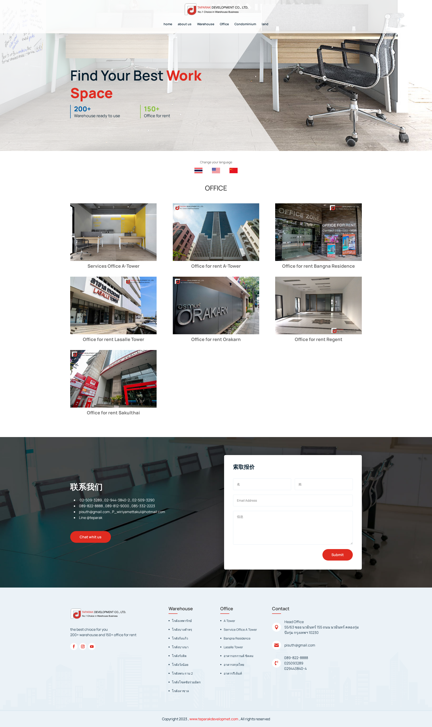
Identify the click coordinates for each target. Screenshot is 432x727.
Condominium (245, 24)
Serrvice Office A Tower (240, 629)
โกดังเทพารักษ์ (182, 621)
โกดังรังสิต (179, 656)
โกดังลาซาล (180, 691)
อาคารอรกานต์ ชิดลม (238, 656)
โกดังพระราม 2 (182, 673)
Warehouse (205, 24)
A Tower (229, 621)
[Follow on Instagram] (82, 646)
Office (224, 24)
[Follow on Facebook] (73, 646)
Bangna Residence (237, 638)
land (265, 24)
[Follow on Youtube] (91, 646)
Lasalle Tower (233, 647)
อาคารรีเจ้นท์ (233, 673)
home (168, 24)
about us (184, 24)
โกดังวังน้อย (180, 664)
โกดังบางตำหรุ (182, 629)
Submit (337, 554)
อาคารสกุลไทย (234, 664)
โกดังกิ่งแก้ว (180, 638)
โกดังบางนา (180, 647)
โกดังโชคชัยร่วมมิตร (186, 682)
